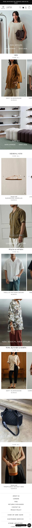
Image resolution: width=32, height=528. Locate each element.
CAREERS (16, 499)
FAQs (16, 501)
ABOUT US (16, 496)
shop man (23, 48)
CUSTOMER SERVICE (15, 519)
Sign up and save (15, 514)
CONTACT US (16, 507)
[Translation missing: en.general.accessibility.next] (24, 78)
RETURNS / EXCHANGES (16, 504)
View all (16, 57)
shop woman (10, 48)
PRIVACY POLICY (16, 510)
